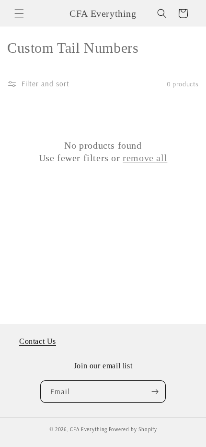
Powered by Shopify (133, 429)
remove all (145, 158)
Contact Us (37, 341)
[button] (19, 13)
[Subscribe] (154, 391)
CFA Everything (88, 429)
